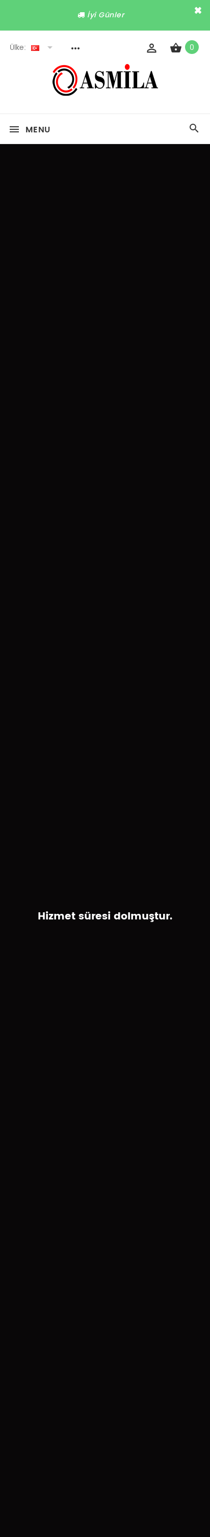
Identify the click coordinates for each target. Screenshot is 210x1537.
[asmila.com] (105, 93)
